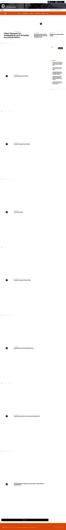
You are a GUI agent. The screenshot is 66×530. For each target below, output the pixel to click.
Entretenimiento (25, 13)
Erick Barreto (35, 38)
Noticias (19, 13)
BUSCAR (60, 48)
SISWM (35, 527)
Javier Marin (15, 281)
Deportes (31, 13)
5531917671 (28, 527)
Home (47, 13)
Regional (43, 13)
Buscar (52, 46)
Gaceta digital (37, 13)
